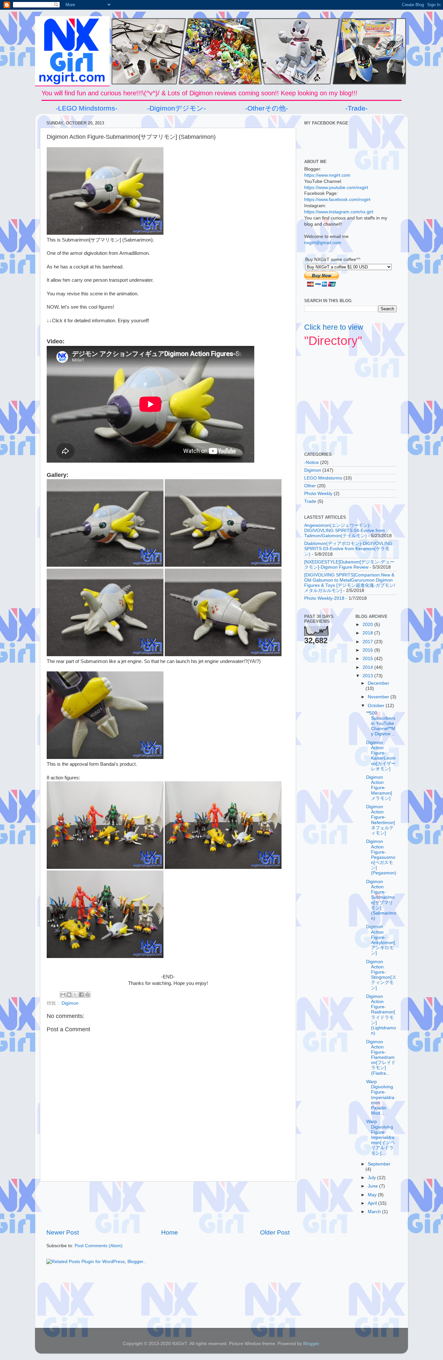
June (373, 1186)
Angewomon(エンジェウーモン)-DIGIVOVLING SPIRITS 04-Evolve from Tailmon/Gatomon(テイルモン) (344, 530)
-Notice (311, 462)
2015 (368, 658)
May (373, 1194)
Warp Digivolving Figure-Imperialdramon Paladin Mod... (380, 1097)
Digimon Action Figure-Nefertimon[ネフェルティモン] (380, 819)
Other (310, 485)
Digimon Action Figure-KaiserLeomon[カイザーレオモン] (381, 755)
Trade (310, 501)
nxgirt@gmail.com (322, 242)
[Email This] (63, 994)
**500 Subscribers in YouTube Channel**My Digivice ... (381, 724)
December (378, 683)
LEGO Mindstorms (323, 478)
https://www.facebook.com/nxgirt (337, 199)
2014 (368, 667)
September (379, 1164)
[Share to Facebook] (81, 994)
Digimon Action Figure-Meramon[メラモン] (379, 788)
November (379, 696)
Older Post (275, 1232)
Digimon (70, 1003)
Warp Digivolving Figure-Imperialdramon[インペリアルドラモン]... (380, 1137)
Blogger (311, 1343)
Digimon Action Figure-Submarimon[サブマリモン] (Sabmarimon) (381, 900)
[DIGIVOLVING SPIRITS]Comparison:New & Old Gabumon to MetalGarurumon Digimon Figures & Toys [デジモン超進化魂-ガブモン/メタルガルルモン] (349, 583)
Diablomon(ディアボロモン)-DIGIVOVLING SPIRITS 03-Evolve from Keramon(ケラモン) (348, 548)
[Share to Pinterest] (87, 994)
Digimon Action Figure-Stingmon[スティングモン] (381, 974)
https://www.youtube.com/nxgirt (336, 187)
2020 (368, 624)
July (372, 1177)
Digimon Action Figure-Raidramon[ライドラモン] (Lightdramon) (381, 1014)
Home (169, 1232)
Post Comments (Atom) (99, 1245)
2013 (368, 675)
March (375, 1211)
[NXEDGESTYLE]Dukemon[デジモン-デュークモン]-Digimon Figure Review (349, 565)
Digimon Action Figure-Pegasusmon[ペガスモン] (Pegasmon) (381, 857)
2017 (368, 641)
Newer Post (62, 1232)
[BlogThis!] (69, 994)
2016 (368, 650)
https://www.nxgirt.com (327, 175)
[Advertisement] (168, 1205)
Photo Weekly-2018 (324, 598)
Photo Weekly (318, 493)
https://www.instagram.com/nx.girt (338, 211)
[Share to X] (75, 994)
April (373, 1203)
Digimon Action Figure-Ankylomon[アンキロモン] (380, 939)
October (377, 705)
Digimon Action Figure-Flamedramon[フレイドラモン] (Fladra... (381, 1057)
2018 (368, 633)
